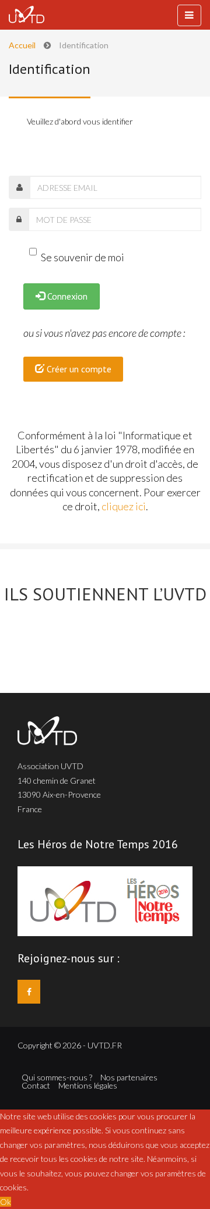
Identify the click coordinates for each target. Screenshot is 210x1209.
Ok (5, 1202)
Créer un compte (77, 369)
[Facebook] (29, 992)
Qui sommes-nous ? (57, 1077)
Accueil (22, 45)
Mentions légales (87, 1085)
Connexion (66, 296)
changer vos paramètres (153, 1173)
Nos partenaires (129, 1077)
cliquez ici (124, 506)
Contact (36, 1085)
